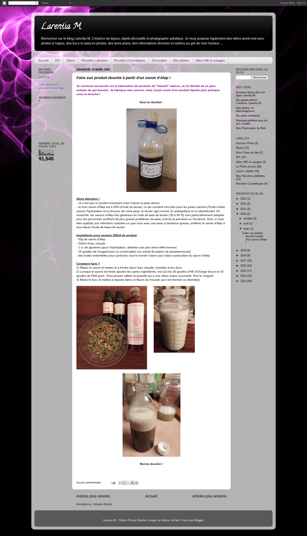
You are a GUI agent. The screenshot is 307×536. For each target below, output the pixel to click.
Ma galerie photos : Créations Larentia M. (249, 102)
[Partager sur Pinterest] (136, 483)
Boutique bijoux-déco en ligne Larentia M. (250, 94)
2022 (243, 203)
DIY (57, 60)
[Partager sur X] (129, 483)
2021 (243, 209)
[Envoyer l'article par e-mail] (113, 482)
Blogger (198, 520)
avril (246, 223)
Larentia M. (61, 27)
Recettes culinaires (94, 60)
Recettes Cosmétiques (129, 60)
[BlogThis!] (125, 483)
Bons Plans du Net (247, 152)
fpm (177, 520)
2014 (243, 275)
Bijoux (71, 60)
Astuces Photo (245, 143)
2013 (243, 281)
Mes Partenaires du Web (251, 128)
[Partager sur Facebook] (133, 483)
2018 (243, 255)
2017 (243, 260)
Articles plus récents (93, 496)
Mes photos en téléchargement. (245, 110)
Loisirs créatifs (245, 171)
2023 (243, 198)
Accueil (43, 60)
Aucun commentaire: (89, 482)
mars (247, 228)
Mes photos (181, 60)
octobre (248, 218)
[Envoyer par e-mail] (121, 483)
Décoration (159, 60)
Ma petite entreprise (248, 115)
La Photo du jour (246, 166)
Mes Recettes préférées (250, 176)
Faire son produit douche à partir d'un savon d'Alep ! (123, 78)
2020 (243, 214)
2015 (243, 270)
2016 (243, 265)
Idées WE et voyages (210, 60)
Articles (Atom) (102, 504)
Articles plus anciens (209, 496)
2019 (243, 250)
